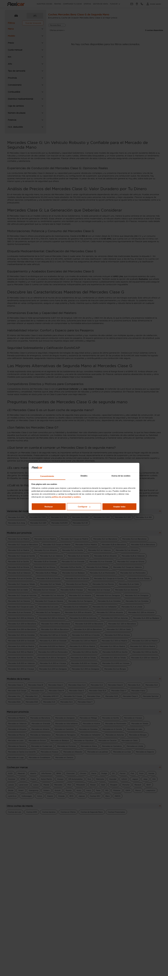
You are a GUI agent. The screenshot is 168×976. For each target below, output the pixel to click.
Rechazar (49, 507)
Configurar (82, 507)
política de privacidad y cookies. (66, 497)
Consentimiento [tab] (47, 476)
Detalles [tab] (84, 476)
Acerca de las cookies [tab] (120, 476)
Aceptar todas (119, 507)
